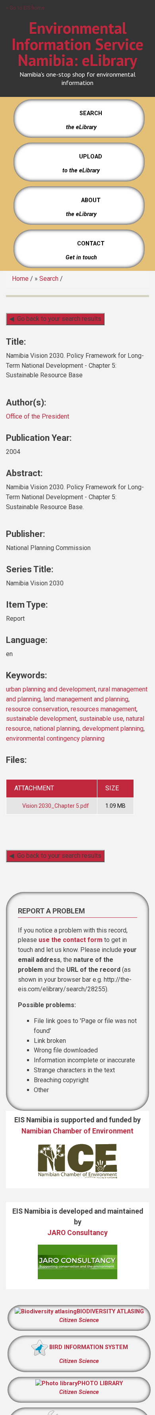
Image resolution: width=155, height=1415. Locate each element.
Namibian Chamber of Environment (77, 1131)
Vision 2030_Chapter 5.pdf (55, 806)
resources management (103, 709)
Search (48, 278)
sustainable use (101, 718)
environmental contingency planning (55, 738)
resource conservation (37, 709)
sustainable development (41, 718)
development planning (112, 728)
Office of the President (37, 416)
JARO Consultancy (77, 1233)
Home (20, 278)
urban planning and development (50, 689)
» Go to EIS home (25, 8)
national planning (56, 728)
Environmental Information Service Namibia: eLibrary (77, 44)
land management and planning (85, 699)
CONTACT (91, 243)
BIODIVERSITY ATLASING (110, 1311)
